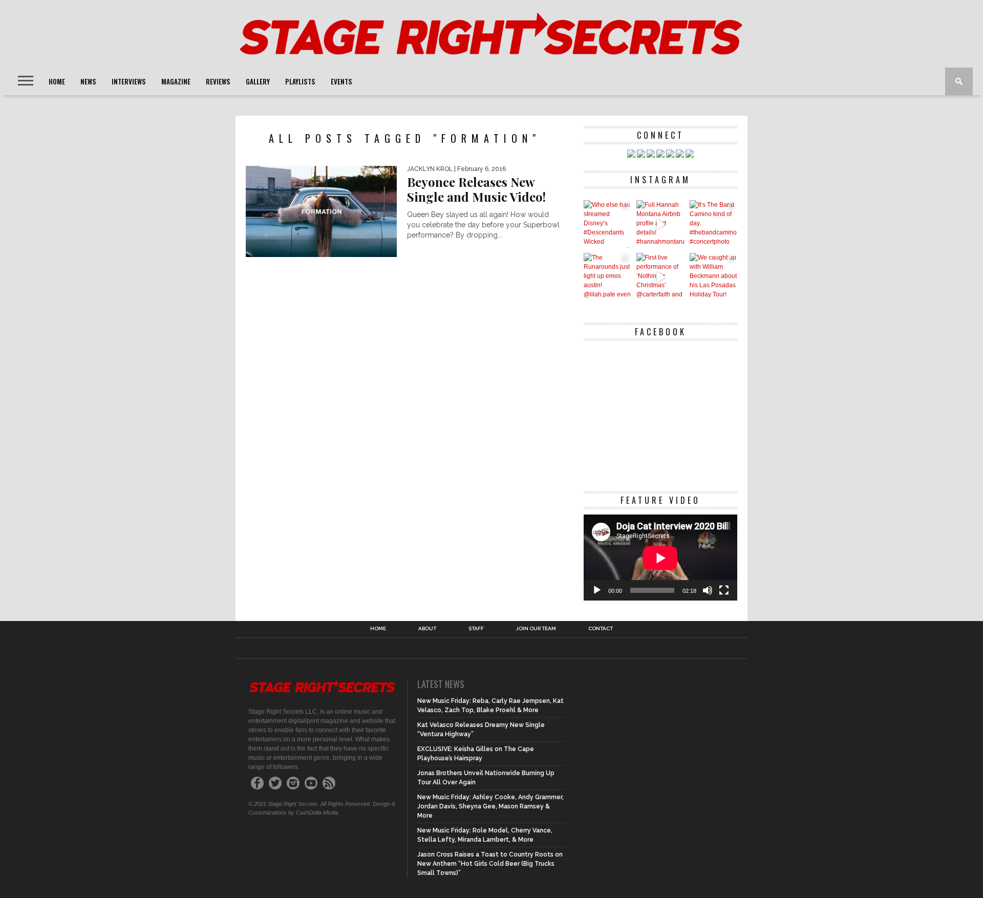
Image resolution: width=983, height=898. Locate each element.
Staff (476, 628)
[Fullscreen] (724, 590)
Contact (600, 628)
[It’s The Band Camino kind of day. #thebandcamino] (713, 224)
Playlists (300, 81)
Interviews (129, 81)
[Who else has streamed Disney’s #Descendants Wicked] (607, 224)
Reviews (218, 81)
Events (341, 81)
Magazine (175, 81)
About (427, 628)
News (88, 81)
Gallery (258, 81)
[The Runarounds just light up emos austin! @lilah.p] (607, 277)
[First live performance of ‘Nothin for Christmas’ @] (660, 277)
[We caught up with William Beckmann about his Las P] (713, 277)
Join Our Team (536, 628)
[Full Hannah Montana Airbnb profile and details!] (660, 224)
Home (57, 81)
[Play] (597, 590)
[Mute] (707, 590)
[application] (660, 558)
